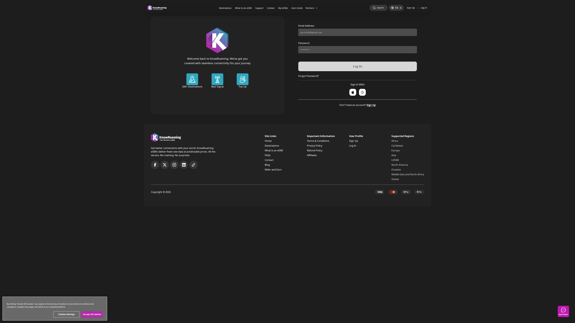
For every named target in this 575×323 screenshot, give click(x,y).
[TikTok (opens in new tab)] (193, 165)
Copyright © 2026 (161, 192)
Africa (394, 141)
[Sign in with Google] (362, 92)
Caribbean (397, 145)
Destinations (272, 145)
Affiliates (312, 155)
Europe (395, 150)
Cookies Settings (66, 314)
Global (395, 179)
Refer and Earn (273, 169)
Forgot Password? (308, 76)
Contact (269, 160)
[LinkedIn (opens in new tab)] (184, 165)
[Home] (157, 8)
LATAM (395, 160)
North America (399, 164)
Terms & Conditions (318, 141)
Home (268, 141)
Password (304, 43)
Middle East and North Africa (407, 174)
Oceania (396, 169)
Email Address (306, 25)
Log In (424, 7)
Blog (267, 164)
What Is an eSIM (274, 150)
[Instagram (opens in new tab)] (174, 165)
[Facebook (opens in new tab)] (155, 165)
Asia (393, 155)
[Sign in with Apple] (352, 92)
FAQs (268, 155)
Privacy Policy (314, 145)
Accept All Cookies (92, 314)
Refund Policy (314, 150)
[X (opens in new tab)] (165, 165)
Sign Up (411, 7)
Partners (310, 8)
